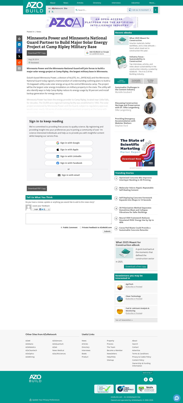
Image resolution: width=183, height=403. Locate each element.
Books (84, 353)
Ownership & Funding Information (141, 364)
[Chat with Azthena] (177, 398)
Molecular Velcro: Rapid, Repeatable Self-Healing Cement (136, 189)
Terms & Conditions (140, 353)
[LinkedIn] (19, 44)
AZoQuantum (57, 344)
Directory (85, 347)
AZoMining (30, 357)
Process (110, 344)
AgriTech (129, 284)
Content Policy (138, 360)
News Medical (58, 350)
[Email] (19, 68)
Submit (107, 231)
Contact (135, 347)
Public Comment (70, 227)
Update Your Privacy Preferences (46, 400)
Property (110, 340)
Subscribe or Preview (134, 287)
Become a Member (115, 350)
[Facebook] (19, 50)
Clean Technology (133, 296)
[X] (19, 56)
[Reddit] (19, 62)
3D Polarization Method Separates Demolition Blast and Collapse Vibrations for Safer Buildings (135, 210)
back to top (147, 373)
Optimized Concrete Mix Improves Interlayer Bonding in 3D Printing (135, 179)
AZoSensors (57, 340)
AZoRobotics (31, 347)
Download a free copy (135, 266)
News (38, 31)
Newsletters (112, 353)
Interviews (86, 350)
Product (85, 357)
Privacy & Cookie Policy (141, 357)
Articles (85, 344)
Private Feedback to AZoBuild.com (97, 227)
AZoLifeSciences (59, 353)
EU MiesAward (150, 81)
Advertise (136, 350)
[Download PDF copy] (19, 38)
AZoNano (29, 344)
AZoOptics (30, 353)
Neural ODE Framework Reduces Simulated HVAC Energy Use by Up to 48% (136, 220)
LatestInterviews (121, 81)
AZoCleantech (31, 350)
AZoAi (54, 347)
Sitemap (110, 360)
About (134, 340)
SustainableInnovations (136, 81)
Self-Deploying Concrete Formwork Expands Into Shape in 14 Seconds (135, 199)
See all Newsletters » (124, 320)
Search (135, 344)
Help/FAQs (111, 357)
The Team (111, 347)
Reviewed (35, 62)
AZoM (28, 340)
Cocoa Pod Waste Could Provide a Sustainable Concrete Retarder (135, 229)
